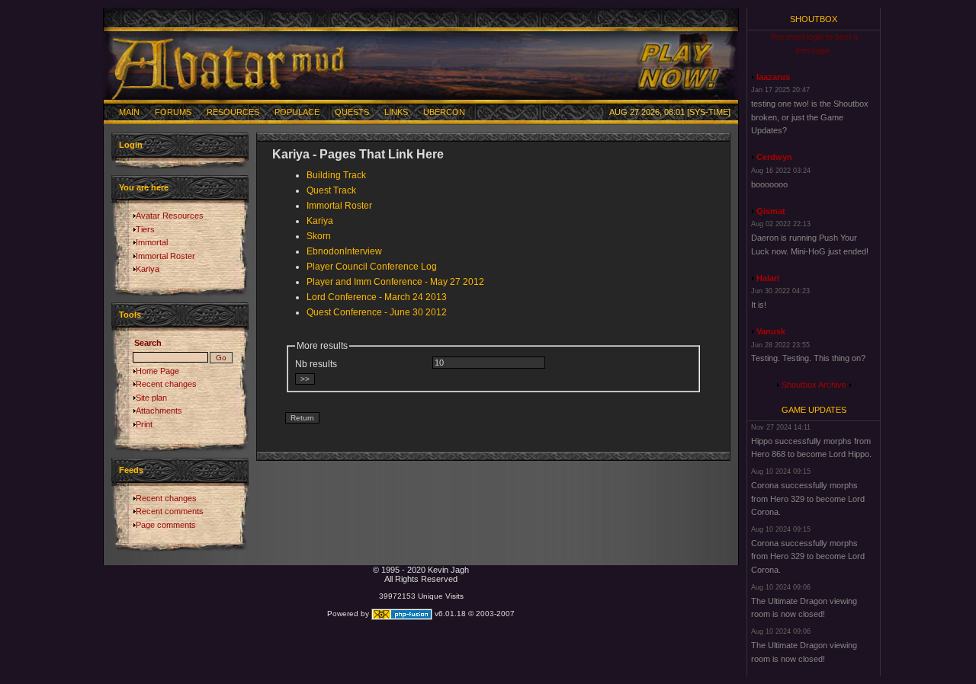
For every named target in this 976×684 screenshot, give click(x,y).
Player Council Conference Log (372, 266)
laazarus (773, 77)
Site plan (151, 397)
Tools (130, 314)
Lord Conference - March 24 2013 (377, 297)
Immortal (152, 242)
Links (396, 112)
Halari (767, 278)
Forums (173, 112)
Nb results (316, 364)
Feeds (131, 470)
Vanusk (770, 331)
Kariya (147, 268)
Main (129, 112)
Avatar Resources (170, 215)
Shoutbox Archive (814, 384)
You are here (144, 187)
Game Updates (814, 409)
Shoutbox (813, 19)
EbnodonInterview (344, 251)
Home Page (157, 371)
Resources (233, 112)
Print (144, 424)
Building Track (336, 175)
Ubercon (444, 112)
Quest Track (331, 190)
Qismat (770, 211)
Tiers (145, 229)
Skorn (319, 236)
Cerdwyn (774, 156)
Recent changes (166, 383)
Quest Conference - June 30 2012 (377, 312)
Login (131, 144)
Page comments (166, 524)
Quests (352, 112)
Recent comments (170, 511)
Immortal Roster (165, 255)
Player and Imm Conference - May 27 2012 (395, 281)
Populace (296, 112)
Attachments (159, 410)
